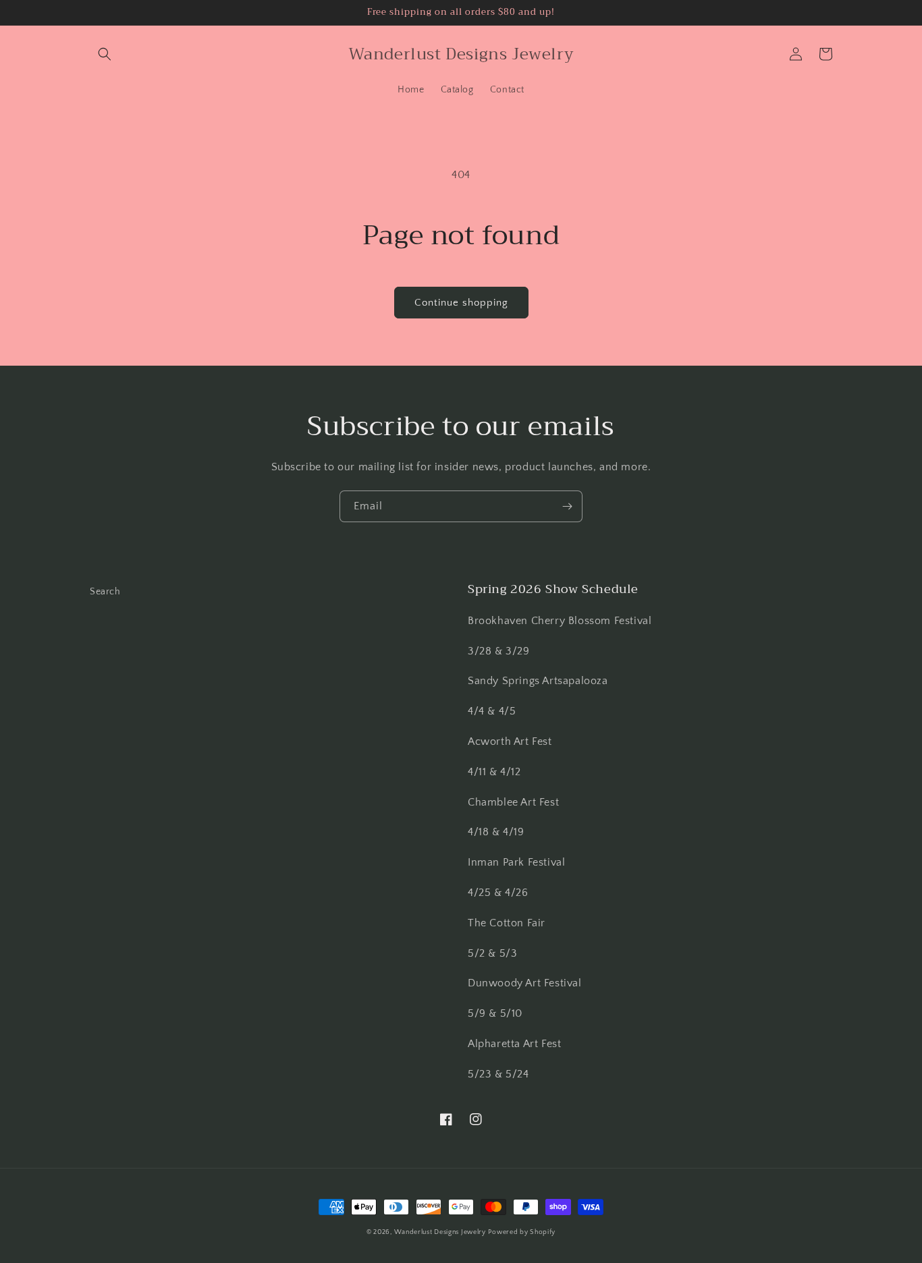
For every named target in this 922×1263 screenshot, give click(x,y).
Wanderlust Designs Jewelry (440, 1232)
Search (105, 591)
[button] (104, 54)
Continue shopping (461, 302)
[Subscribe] (567, 506)
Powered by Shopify (521, 1232)
